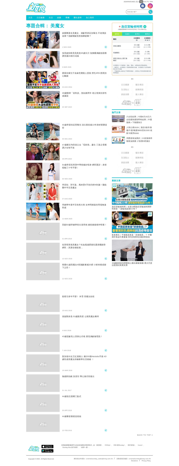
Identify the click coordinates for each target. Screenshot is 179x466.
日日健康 (41, 18)
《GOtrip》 (107, 445)
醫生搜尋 (78, 18)
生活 (51, 18)
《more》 (140, 445)
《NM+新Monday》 (119, 445)
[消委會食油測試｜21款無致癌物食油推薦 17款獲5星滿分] (118, 140)
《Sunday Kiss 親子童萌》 (70, 447)
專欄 (67, 18)
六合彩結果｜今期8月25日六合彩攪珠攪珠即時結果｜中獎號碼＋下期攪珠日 (139, 120)
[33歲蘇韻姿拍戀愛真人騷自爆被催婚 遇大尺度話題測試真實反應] (132, 250)
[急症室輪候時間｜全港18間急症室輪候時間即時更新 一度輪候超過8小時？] (132, 194)
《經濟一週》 (84, 447)
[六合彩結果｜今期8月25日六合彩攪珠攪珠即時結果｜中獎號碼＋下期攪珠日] (118, 118)
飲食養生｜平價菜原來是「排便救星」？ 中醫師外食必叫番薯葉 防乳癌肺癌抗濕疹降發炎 (132, 236)
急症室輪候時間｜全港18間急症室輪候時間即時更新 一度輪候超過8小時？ (132, 208)
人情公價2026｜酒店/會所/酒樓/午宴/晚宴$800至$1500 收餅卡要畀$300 (139, 130)
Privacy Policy (146, 461)
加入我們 (90, 18)
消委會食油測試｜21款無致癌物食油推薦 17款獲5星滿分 (139, 139)
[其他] (105, 48)
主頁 (30, 18)
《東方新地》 (131, 445)
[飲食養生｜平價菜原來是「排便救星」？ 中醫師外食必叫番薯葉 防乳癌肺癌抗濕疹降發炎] (132, 222)
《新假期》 (98, 445)
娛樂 (59, 18)
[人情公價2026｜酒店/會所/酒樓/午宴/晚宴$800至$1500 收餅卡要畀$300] (118, 129)
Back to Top (144, 435)
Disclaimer (134, 461)
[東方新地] (58, 7)
